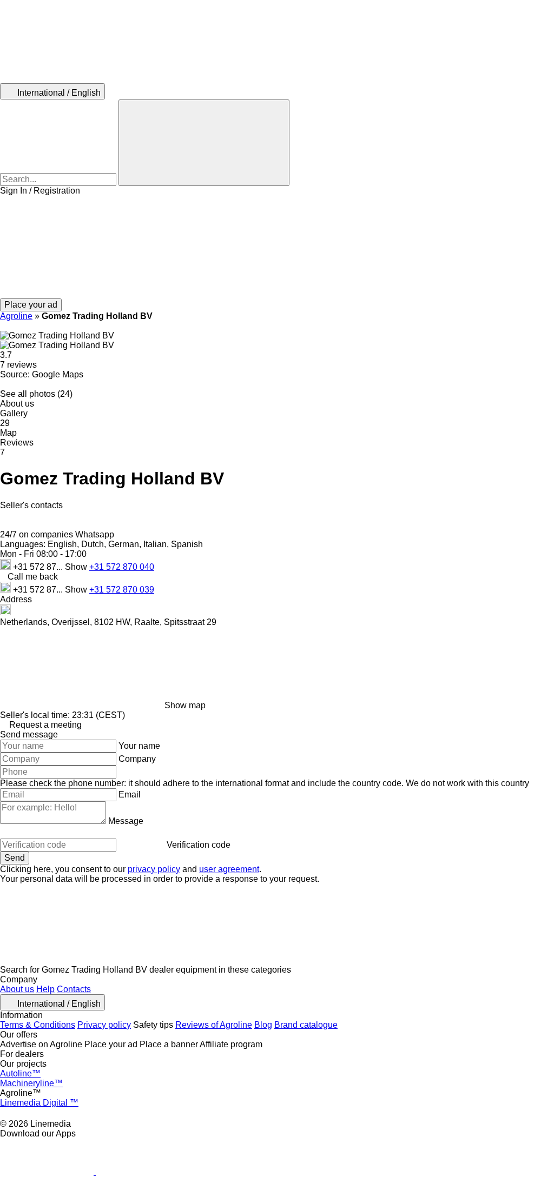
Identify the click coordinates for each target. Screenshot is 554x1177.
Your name (139, 745)
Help (45, 989)
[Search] (203, 142)
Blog (263, 1024)
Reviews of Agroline (213, 1024)
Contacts (74, 989)
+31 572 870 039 (121, 589)
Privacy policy (104, 1024)
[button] (277, 247)
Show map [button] (185, 705)
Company (137, 758)
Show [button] (77, 566)
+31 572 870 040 (121, 566)
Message (125, 821)
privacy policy (154, 869)
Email (129, 794)
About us (17, 989)
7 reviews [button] (18, 364)
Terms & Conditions (37, 1024)
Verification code (198, 844)
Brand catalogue (306, 1024)
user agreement (229, 869)
